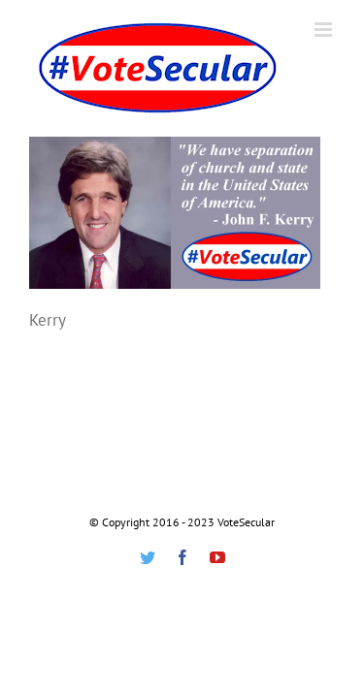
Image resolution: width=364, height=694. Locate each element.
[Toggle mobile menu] (324, 29)
